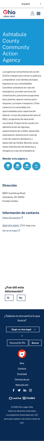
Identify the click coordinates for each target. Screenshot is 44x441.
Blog (22, 363)
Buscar (35, 343)
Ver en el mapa (9, 230)
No (20, 297)
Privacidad (22, 374)
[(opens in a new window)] (15, 399)
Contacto (22, 368)
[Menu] (39, 13)
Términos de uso (22, 379)
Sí (8, 297)
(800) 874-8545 (10, 225)
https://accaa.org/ (11, 217)
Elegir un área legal (21, 329)
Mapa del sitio (22, 385)
